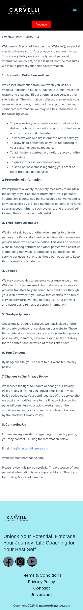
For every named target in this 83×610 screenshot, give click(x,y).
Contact (41, 588)
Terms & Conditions (41, 575)
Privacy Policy (41, 581)
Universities (41, 594)
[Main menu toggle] (75, 9)
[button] (41, 25)
